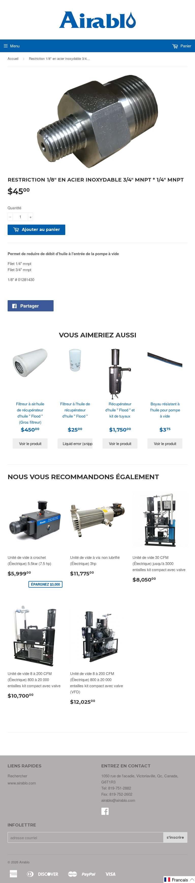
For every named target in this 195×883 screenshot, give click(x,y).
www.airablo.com (22, 782)
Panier (185, 45)
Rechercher (17, 775)
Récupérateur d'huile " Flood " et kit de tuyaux (120, 410)
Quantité (14, 207)
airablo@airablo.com (118, 800)
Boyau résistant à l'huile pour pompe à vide (165, 410)
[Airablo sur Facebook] (105, 812)
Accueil (13, 58)
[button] (179, 879)
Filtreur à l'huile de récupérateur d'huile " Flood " (75, 410)
